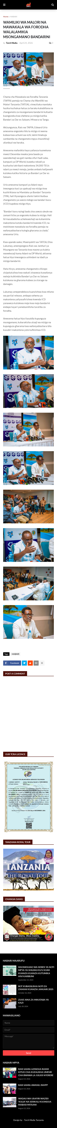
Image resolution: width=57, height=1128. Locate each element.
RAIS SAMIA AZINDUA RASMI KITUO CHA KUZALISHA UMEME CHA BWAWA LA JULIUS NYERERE (35, 1072)
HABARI (13, 16)
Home (5, 16)
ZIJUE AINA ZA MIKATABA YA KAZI (33, 1001)
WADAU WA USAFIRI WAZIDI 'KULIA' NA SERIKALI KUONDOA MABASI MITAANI (34, 1101)
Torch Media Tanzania (34, 1120)
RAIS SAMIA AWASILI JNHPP (33, 1085)
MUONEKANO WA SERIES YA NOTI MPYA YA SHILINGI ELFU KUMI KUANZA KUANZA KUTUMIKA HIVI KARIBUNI (36, 972)
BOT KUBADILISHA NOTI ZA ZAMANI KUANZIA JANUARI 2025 (35, 988)
